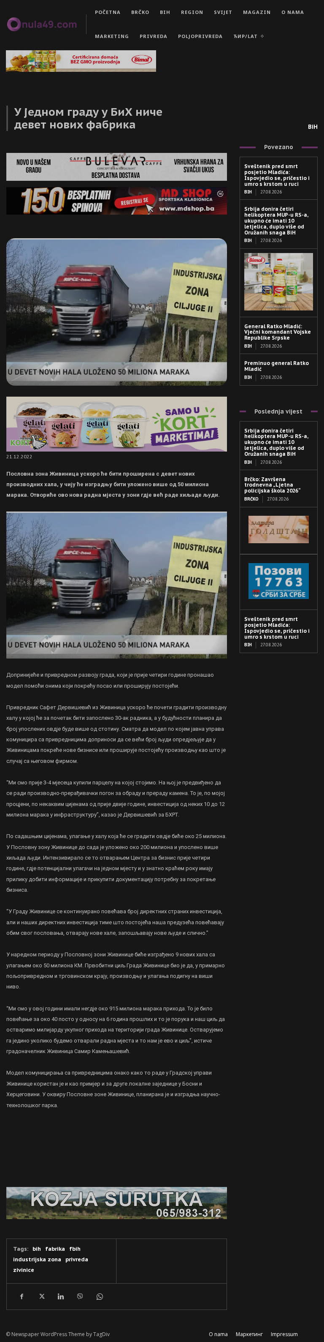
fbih (75, 1248)
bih (36, 1248)
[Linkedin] (60, 1296)
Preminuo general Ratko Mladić (276, 366)
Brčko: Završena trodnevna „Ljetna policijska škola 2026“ (272, 485)
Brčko (251, 499)
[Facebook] (21, 1296)
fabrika (55, 1248)
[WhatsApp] (99, 1296)
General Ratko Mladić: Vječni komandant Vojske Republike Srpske (277, 332)
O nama (218, 1334)
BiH (313, 127)
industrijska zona (37, 1259)
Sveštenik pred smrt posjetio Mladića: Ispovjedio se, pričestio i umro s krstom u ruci (277, 175)
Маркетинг (249, 1334)
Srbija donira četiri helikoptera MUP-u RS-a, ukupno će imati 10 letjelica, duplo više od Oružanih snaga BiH (276, 220)
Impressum (284, 1334)
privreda (76, 1259)
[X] (40, 1296)
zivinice (23, 1270)
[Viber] (79, 1296)
